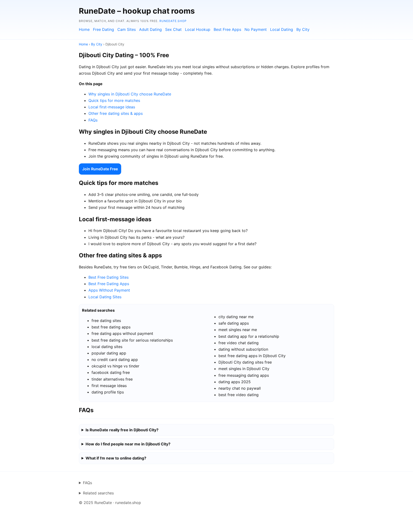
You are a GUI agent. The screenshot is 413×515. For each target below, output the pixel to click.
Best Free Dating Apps (108, 283)
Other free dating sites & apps (115, 113)
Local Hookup (197, 29)
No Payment (256, 29)
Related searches (98, 493)
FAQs (93, 120)
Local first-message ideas (111, 107)
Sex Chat (173, 29)
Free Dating (103, 29)
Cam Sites (126, 29)
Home (84, 29)
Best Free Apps (227, 29)
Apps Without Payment (109, 290)
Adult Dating (150, 29)
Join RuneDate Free (100, 168)
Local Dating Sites (104, 296)
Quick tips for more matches (114, 100)
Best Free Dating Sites (108, 277)
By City (303, 29)
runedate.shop (172, 21)
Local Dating (281, 29)
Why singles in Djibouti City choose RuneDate (129, 94)
